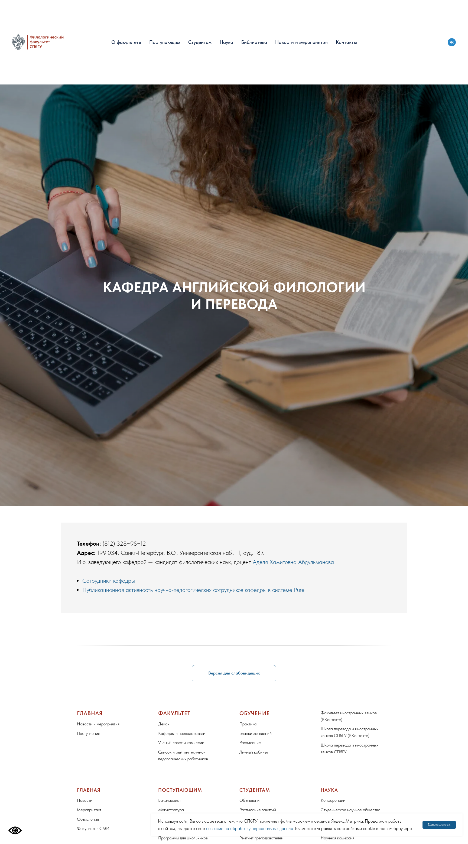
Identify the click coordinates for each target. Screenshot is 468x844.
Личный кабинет (253, 752)
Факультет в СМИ (93, 828)
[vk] (452, 42)
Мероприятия (89, 809)
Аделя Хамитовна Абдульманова (293, 561)
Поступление (88, 733)
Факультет (174, 713)
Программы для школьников (183, 837)
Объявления (88, 819)
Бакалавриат (169, 800)
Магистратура (171, 809)
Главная (90, 713)
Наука (226, 42)
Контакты (346, 42)
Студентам (200, 42)
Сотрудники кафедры (108, 580)
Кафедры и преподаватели (181, 733)
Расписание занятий (257, 809)
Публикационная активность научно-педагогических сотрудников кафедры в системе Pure (193, 589)
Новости (84, 800)
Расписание (250, 742)
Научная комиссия (337, 837)
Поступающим (164, 42)
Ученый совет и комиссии (181, 742)
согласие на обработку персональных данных (249, 828)
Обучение (254, 713)
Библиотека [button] (254, 42)
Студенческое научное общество (350, 809)
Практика (247, 723)
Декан (164, 723)
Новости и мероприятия (301, 42)
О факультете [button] (126, 42)
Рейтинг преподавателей (261, 837)
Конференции (333, 800)
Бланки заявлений (255, 733)
